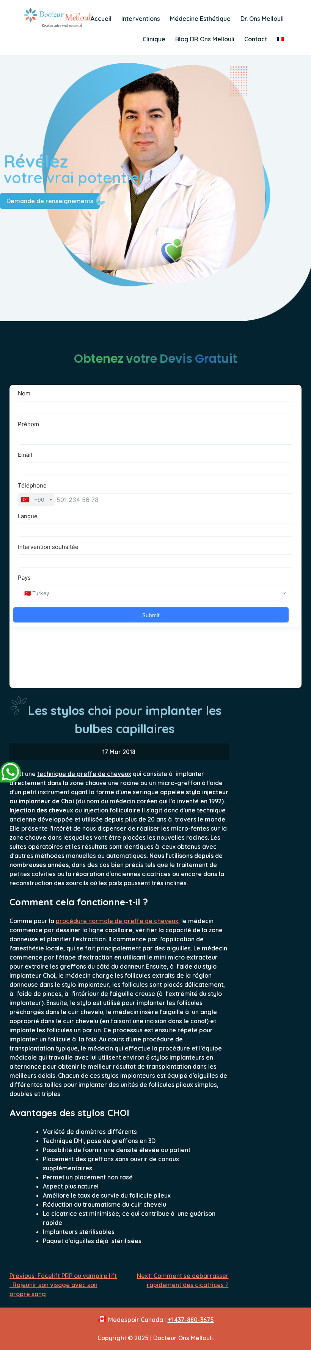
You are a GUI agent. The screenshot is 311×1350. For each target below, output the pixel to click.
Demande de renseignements (49, 201)
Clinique (154, 39)
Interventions (140, 18)
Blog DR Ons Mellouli (204, 39)
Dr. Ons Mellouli (262, 18)
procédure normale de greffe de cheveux (117, 921)
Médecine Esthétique (200, 18)
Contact (255, 39)
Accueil (101, 18)
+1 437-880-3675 (191, 1319)
